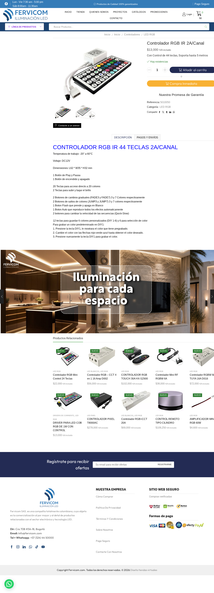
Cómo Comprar (104, 496)
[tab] (123, 137)
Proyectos (120, 12)
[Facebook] (6, 4)
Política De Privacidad (108, 507)
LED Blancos (93, 371)
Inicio (68, 12)
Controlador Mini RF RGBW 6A (167, 377)
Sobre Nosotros (104, 529)
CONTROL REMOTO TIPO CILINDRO (167, 421)
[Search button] (206, 27)
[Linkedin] (24, 546)
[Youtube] (43, 546)
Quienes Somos (98, 12)
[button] (9, 584)
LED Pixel (91, 415)
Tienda (80, 12)
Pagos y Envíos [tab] (147, 137)
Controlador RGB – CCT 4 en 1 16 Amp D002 (101, 377)
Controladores (132, 34)
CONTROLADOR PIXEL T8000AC (101, 421)
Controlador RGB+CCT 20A (134, 421)
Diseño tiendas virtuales (143, 570)
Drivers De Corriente (63, 415)
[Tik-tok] (36, 546)
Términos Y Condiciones (109, 518)
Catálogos (139, 12)
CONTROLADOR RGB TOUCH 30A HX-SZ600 (134, 377)
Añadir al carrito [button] (64, 358)
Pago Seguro (202, 4)
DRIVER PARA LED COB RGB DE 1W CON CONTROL (67, 426)
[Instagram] (17, 546)
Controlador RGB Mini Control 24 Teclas (65, 377)
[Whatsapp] (30, 546)
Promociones (158, 12)
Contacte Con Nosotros (109, 551)
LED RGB (149, 34)
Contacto (116, 18)
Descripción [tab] (123, 137)
